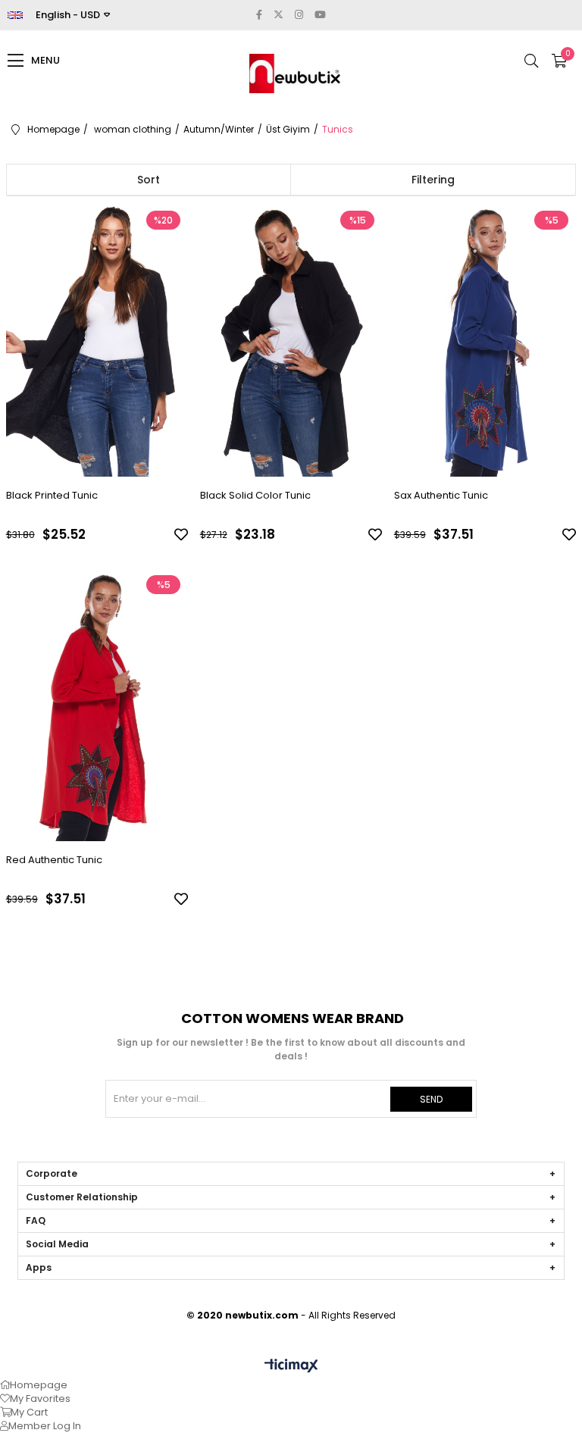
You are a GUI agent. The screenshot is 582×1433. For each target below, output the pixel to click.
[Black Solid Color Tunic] (291, 340)
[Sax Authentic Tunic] (485, 340)
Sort (148, 179)
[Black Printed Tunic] (97, 340)
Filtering (433, 179)
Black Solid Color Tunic (255, 495)
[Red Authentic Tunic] (97, 704)
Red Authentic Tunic (54, 860)
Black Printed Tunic (52, 495)
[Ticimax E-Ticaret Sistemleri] (291, 1367)
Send (431, 1099)
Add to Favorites (181, 534)
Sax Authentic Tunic (441, 495)
